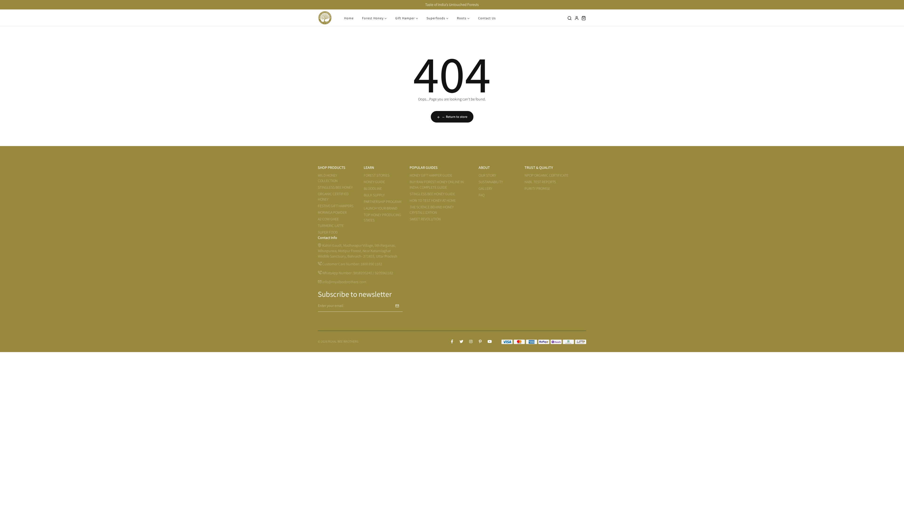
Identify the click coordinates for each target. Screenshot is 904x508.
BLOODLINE (373, 188)
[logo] (325, 18)
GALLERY (485, 188)
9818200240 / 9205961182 (373, 272)
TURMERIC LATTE (331, 225)
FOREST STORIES (376, 175)
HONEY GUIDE (374, 181)
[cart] (583, 18)
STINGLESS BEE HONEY (335, 187)
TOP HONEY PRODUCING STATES (382, 217)
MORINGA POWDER (332, 212)
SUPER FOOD (328, 232)
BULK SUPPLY (374, 195)
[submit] (397, 306)
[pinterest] (480, 341)
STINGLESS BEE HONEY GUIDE (432, 193)
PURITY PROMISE (537, 188)
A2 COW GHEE (328, 219)
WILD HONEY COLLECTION (328, 178)
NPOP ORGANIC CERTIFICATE (546, 175)
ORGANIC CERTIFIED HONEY (333, 196)
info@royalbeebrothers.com (344, 281)
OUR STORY (487, 175)
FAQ (481, 195)
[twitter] (461, 341)
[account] (576, 18)
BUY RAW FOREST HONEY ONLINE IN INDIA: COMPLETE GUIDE (437, 184)
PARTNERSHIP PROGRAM (382, 201)
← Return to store (454, 117)
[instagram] (471, 341)
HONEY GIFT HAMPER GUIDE (431, 175)
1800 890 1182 (371, 264)
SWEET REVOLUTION (425, 219)
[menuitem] (349, 18)
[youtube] (489, 341)
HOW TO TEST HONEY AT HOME (433, 200)
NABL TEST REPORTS (540, 181)
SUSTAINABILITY (491, 181)
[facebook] (452, 341)
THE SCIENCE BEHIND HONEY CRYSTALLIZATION (432, 210)
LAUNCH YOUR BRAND (380, 208)
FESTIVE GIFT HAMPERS (335, 205)
